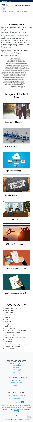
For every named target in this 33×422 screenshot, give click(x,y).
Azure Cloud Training (16, 382)
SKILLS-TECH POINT (23, 5)
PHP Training (16, 367)
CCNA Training (16, 384)
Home (5, 11)
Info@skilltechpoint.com (17, 398)
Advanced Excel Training (16, 371)
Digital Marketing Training (17, 364)
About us (15, 395)
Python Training (16, 369)
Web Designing (16, 365)
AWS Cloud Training (16, 380)
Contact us (22, 395)
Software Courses (15, 11)
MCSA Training (16, 386)
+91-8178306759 (8, 1)
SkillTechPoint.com (22, 419)
